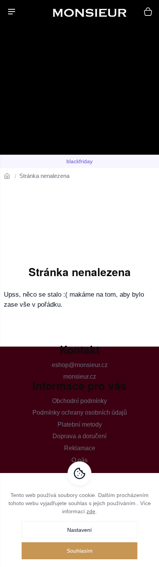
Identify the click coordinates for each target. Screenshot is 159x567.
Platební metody (80, 424)
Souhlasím (80, 551)
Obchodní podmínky (79, 401)
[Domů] (9, 176)
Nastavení (79, 530)
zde (90, 511)
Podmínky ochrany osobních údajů (79, 412)
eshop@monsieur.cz (80, 365)
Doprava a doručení (79, 436)
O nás (79, 460)
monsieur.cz (79, 376)
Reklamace (79, 448)
